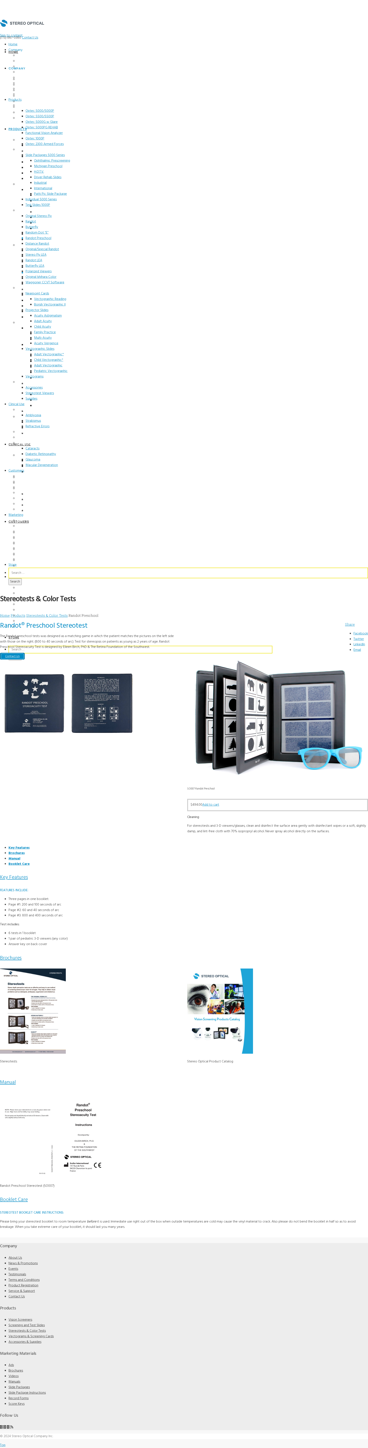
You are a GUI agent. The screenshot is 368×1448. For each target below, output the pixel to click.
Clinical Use (16, 404)
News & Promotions (31, 61)
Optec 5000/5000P (40, 111)
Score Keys (24, 559)
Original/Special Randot (42, 249)
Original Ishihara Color (41, 277)
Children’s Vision (28, 409)
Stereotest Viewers (40, 393)
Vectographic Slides (40, 349)
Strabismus (33, 421)
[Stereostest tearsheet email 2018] (33, 1053)
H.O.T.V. (39, 172)
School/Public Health (31, 492)
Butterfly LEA (35, 266)
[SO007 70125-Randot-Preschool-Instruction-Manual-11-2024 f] (55, 1177)
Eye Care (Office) (28, 476)
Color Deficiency (28, 432)
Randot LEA (34, 260)
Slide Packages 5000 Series (45, 155)
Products (15, 100)
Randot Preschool (38, 238)
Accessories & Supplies (33, 382)
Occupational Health (31, 504)
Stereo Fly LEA (36, 255)
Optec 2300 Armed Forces (45, 144)
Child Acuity (42, 327)
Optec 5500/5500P (40, 116)
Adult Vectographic (48, 365)
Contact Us (30, 37)
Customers (16, 471)
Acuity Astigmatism (48, 316)
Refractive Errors (37, 426)
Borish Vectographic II (50, 304)
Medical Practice (28, 481)
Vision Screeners (28, 105)
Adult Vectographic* (49, 354)
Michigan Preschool (48, 166)
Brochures (24, 526)
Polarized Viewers (39, 271)
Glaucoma (33, 459)
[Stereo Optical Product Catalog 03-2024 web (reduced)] (220, 1053)
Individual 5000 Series (41, 199)
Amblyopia (33, 415)
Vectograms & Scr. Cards (34, 288)
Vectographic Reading (50, 299)
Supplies (31, 399)
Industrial (40, 183)
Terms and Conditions (32, 77)
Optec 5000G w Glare (42, 122)
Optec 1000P (35, 138)
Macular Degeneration (42, 465)
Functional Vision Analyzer (44, 133)
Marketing (16, 515)
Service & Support (29, 88)
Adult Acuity (43, 321)
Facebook (361, 633)
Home (13, 44)
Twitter (359, 639)
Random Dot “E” (37, 232)
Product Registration (31, 83)
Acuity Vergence (46, 343)
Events (21, 66)
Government (25, 509)
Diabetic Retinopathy (41, 454)
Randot (31, 221)
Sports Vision (26, 437)
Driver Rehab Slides (47, 177)
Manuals (23, 537)
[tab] (19, 848)
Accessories (34, 387)
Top (3, 1445)
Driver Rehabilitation (31, 498)
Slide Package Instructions (27, 1393)
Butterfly (32, 227)
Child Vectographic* (48, 360)
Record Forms (26, 553)
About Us (23, 55)
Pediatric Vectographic (51, 371)
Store (13, 565)
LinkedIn (359, 644)
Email (357, 650)
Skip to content (11, 35)
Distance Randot (37, 244)
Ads (20, 520)
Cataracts (32, 448)
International (43, 188)
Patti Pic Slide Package (50, 194)
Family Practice (45, 332)
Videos (22, 531)
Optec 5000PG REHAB (42, 127)
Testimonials (25, 72)
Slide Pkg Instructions (32, 548)
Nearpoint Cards (37, 293)
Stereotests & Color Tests (35, 210)
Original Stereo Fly (39, 216)
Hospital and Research (32, 487)
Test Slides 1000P (38, 205)
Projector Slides (37, 310)
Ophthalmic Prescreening (52, 161)
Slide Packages (27, 542)
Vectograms (34, 376)
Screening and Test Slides (34, 149)
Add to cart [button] (210, 805)
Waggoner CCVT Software (45, 282)
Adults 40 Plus (27, 443)
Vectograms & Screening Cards (31, 1336)
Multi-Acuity (43, 338)
